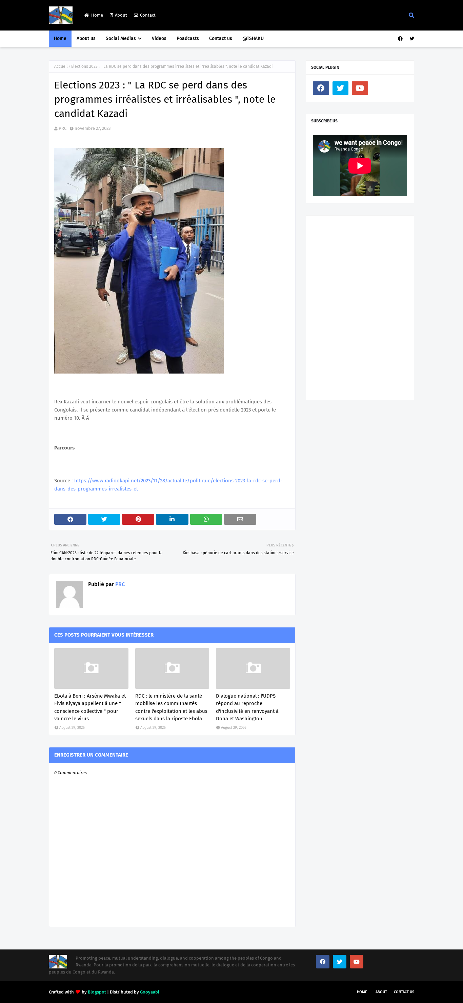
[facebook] (400, 39)
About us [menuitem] (86, 38)
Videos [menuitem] (159, 38)
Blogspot (97, 992)
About (121, 15)
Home (97, 15)
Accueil (61, 66)
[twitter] (411, 39)
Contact (148, 15)
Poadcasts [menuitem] (188, 38)
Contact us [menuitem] (220, 38)
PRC (62, 128)
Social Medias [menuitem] (121, 38)
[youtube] (360, 88)
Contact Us (404, 992)
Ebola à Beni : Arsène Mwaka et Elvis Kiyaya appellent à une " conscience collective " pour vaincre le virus (90, 707)
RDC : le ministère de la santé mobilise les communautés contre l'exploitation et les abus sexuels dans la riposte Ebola (171, 707)
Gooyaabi (149, 992)
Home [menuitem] (60, 38)
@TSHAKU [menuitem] (253, 38)
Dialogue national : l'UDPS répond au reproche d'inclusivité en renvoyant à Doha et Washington (247, 707)
